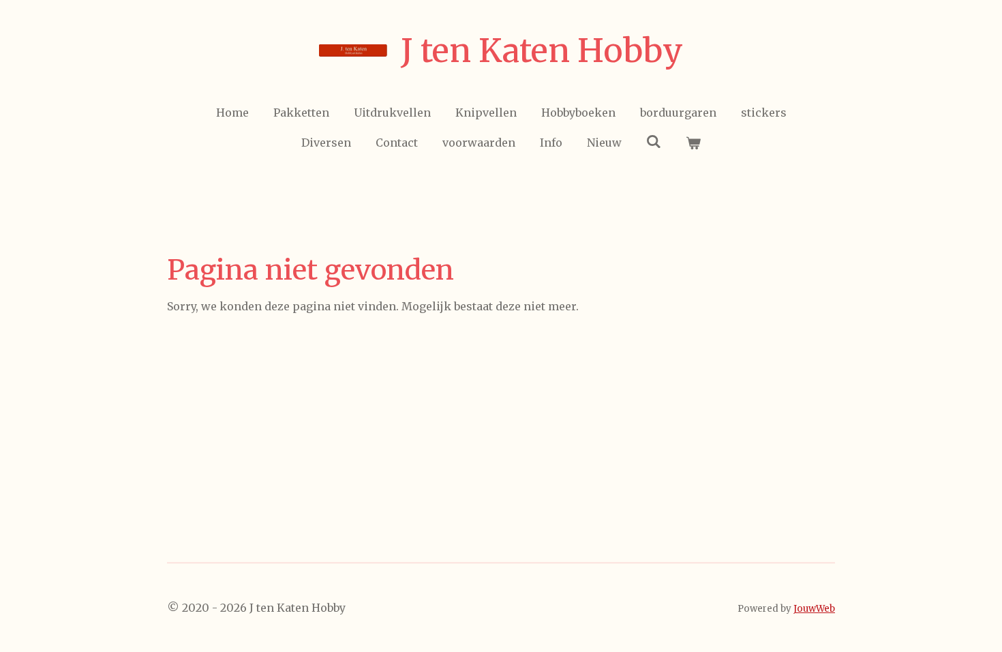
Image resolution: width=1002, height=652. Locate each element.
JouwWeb (814, 608)
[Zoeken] (653, 141)
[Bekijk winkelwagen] (693, 142)
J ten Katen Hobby (542, 50)
